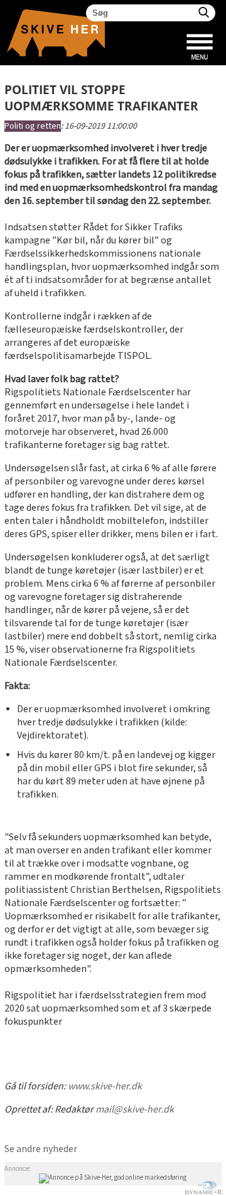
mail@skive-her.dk (134, 1109)
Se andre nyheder (40, 1149)
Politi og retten (32, 126)
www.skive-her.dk (105, 1086)
